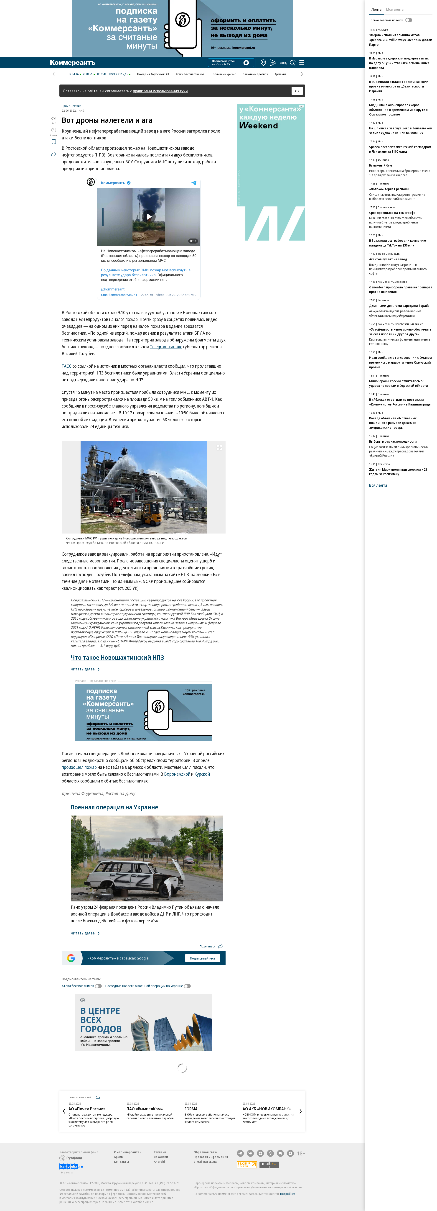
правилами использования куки (160, 90)
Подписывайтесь (202, 958)
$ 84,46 (74, 74)
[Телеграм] (240, 1153)
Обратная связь (205, 1152)
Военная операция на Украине (114, 807)
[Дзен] (260, 1153)
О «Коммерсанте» (127, 1152)
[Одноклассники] (270, 1153)
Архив (118, 1157)
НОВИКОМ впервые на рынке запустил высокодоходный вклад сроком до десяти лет (268, 1118)
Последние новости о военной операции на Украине (144, 985)
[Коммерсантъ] (72, 62)
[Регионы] (263, 62)
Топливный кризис (223, 74)
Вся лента (378, 485)
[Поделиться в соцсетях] (53, 154)
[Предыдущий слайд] (64, 1111)
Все (98, 1097)
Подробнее (287, 1194)
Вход (283, 63)
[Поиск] (292, 62)
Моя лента (395, 9)
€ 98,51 (88, 74)
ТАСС (66, 366)
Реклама (160, 1152)
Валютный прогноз (255, 74)
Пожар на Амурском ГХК (153, 74)
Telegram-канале (166, 347)
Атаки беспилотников (190, 74)
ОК (297, 91)
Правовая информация (211, 1157)
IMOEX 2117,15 (118, 74)
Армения (280, 74)
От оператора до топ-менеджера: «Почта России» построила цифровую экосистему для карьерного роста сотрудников (94, 1119)
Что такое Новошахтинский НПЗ (117, 657)
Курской (202, 774)
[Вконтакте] (250, 1153)
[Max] (290, 1153)
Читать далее (83, 669)
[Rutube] (280, 1153)
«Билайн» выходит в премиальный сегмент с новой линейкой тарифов (150, 1116)
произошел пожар (79, 767)
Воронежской (177, 774)
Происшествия (71, 106)
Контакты (121, 1162)
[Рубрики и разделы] (301, 62)
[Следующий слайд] (300, 1111)
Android (159, 1162)
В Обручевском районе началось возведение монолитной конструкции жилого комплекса (210, 1118)
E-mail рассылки (206, 1162)
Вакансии (161, 1157)
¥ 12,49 (102, 74)
